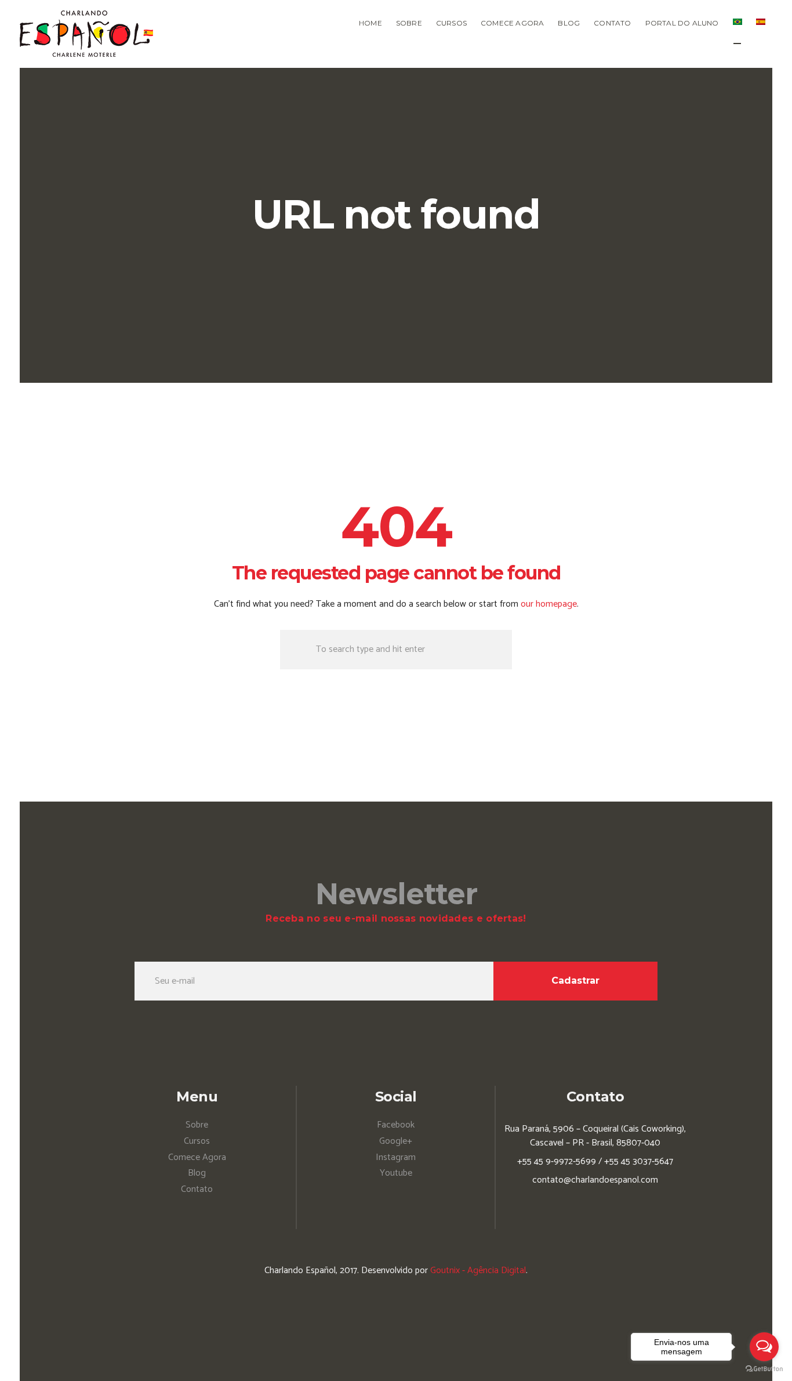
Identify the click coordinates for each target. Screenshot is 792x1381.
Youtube (396, 1173)
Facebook (396, 1125)
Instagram (396, 1157)
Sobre (197, 1125)
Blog (197, 1173)
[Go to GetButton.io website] (764, 1369)
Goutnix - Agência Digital (478, 1270)
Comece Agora (197, 1157)
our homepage (549, 604)
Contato (197, 1189)
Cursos (197, 1141)
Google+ (395, 1141)
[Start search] (295, 649)
